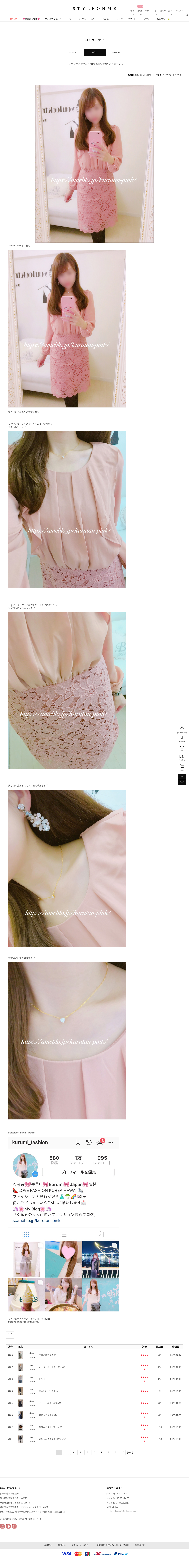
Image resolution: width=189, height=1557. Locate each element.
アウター (147, 19)
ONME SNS (117, 52)
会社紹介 (48, 1545)
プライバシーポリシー (81, 1545)
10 (123, 1452)
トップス (69, 19)
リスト (10, 1333)
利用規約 (62, 1545)
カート (182, 770)
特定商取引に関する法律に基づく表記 (113, 1545)
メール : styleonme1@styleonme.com (121, 1511)
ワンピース (107, 19)
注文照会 (182, 760)
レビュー (94, 52)
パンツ (120, 19)
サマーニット (133, 19)
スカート (94, 19)
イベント (182, 751)
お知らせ (182, 741)
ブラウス (82, 19)
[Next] (130, 1452)
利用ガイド (140, 1545)
